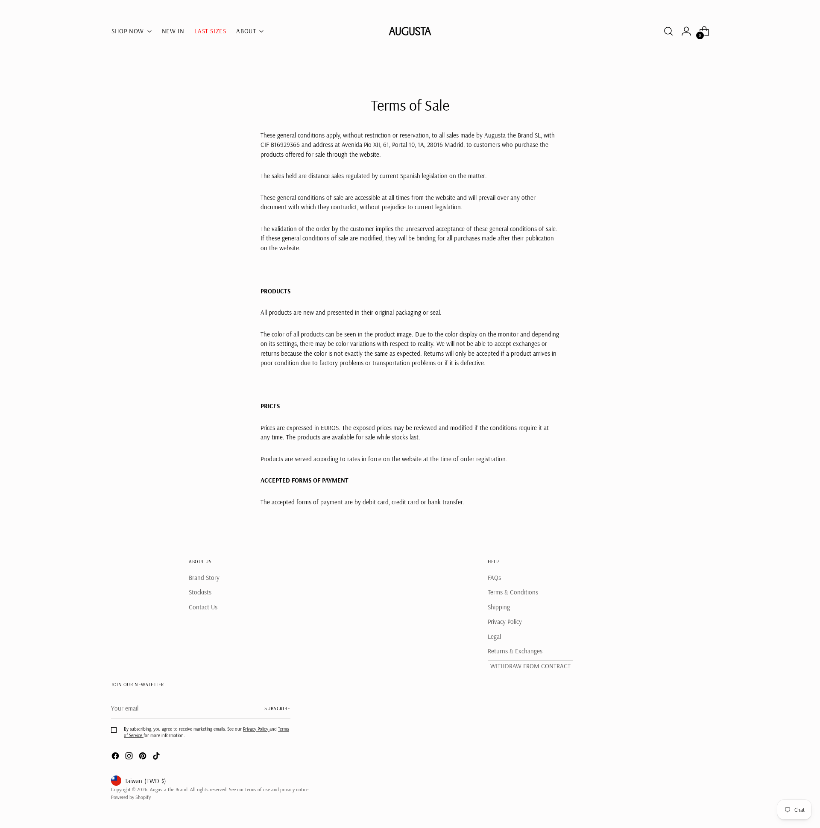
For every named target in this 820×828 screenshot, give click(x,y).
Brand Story (204, 577)
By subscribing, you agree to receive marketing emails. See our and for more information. (206, 732)
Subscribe (277, 708)
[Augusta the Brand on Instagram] (130, 757)
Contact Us (203, 607)
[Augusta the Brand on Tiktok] (157, 757)
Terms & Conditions (513, 592)
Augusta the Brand (168, 789)
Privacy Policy (505, 621)
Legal (494, 636)
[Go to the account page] (686, 31)
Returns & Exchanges (515, 651)
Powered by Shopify (131, 797)
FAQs (494, 577)
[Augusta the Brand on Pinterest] (143, 757)
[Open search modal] (668, 31)
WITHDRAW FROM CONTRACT (530, 666)
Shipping (499, 607)
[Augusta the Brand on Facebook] (116, 757)
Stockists (200, 592)
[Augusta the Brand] (410, 31)
